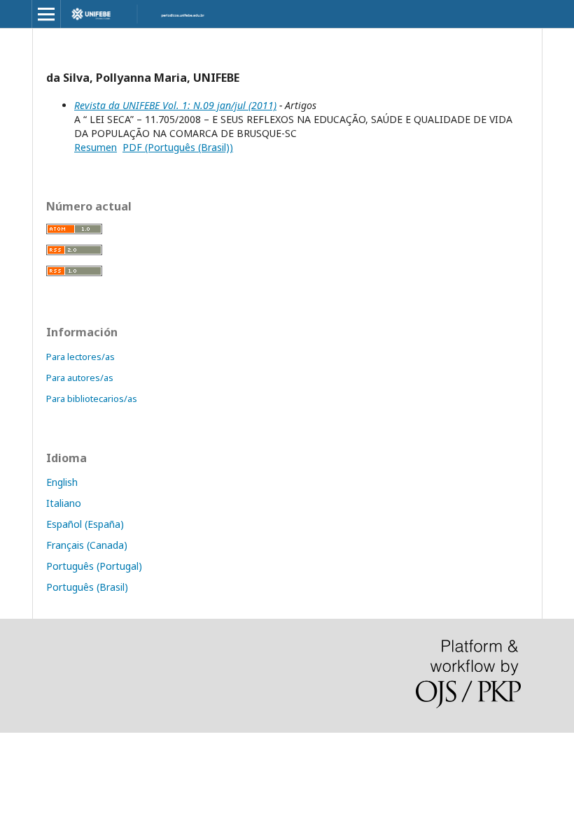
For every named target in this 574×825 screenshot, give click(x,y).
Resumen (95, 147)
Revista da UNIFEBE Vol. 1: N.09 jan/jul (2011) (175, 105)
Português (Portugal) (94, 566)
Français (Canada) (86, 545)
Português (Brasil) (87, 587)
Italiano (63, 503)
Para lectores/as (80, 356)
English (62, 482)
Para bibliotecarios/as (91, 398)
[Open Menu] (46, 14)
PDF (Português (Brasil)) (177, 147)
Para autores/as (79, 377)
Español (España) (85, 524)
